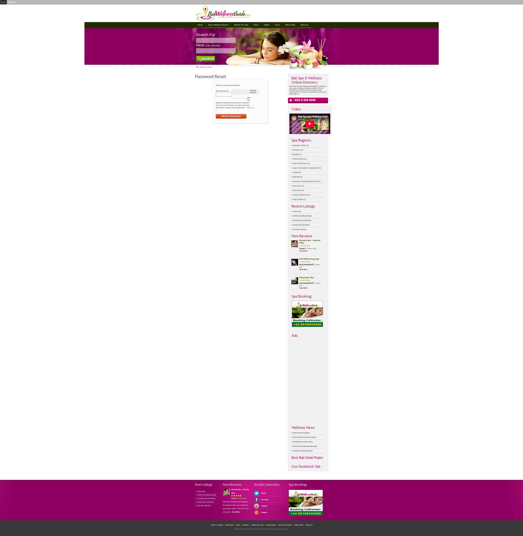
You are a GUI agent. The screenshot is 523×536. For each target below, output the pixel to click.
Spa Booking (271, 525)
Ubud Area (297, 190)
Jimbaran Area (298, 159)
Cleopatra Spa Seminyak (302, 220)
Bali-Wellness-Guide (227, 12)
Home (200, 25)
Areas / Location (217, 525)
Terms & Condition (285, 525)
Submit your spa (257, 525)
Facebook (265, 500)
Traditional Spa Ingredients (303, 451)
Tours (277, 25)
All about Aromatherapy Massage (305, 446)
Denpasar (296, 150)
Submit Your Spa (241, 25)
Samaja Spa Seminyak (301, 225)
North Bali (296, 177)
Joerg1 (302, 248)
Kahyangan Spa (306, 277)
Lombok (296, 172)
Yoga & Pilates (298, 199)
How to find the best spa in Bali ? (305, 437)
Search (207, 59)
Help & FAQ (290, 25)
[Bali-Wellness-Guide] (197, 67)
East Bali (296, 154)
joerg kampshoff (306, 265)
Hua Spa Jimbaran (300, 229)
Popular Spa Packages (301, 433)
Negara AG (284, 529)
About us (308, 525)
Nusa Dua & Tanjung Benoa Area (305, 181)
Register (246, 525)
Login (238, 525)
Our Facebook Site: (306, 466)
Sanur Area (297, 186)
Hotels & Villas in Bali (247, 529)
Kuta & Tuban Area (300, 163)
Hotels (266, 25)
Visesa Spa (297, 211)
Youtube (264, 506)
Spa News (229, 525)
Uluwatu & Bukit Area (300, 195)
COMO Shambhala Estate (302, 216)
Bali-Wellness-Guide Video (303, 442)
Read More (303, 251)
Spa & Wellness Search (218, 25)
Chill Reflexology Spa (309, 259)
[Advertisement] (296, 12)
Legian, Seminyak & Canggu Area (305, 168)
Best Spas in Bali (299, 145)
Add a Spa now (305, 99)
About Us (304, 25)
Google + (264, 512)
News (256, 25)
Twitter (263, 493)
